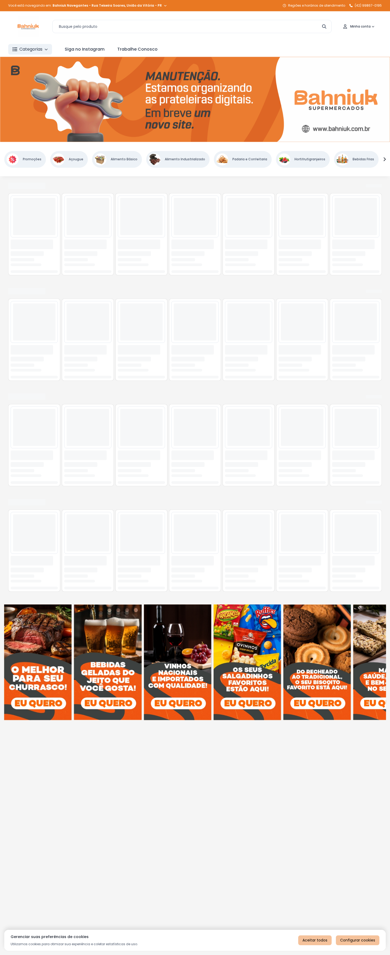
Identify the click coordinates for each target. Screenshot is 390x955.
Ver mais (373, 186)
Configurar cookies (357, 940)
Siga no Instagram (85, 49)
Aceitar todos (314, 940)
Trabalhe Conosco (137, 49)
